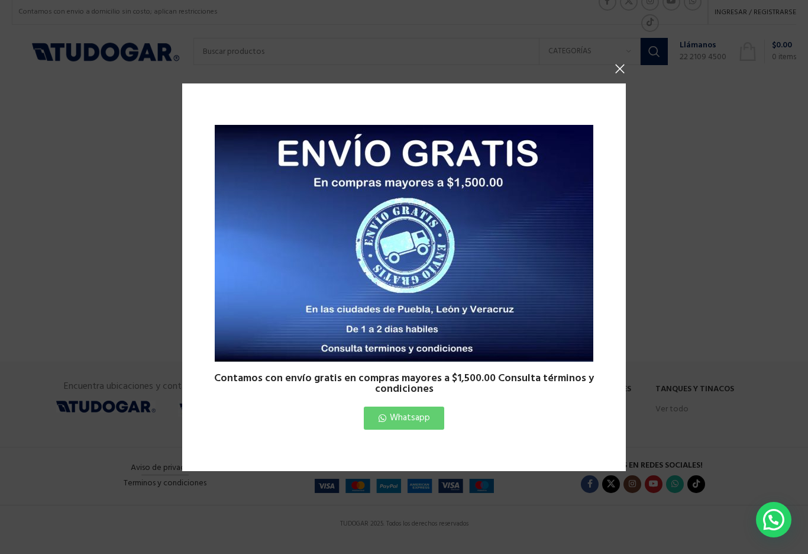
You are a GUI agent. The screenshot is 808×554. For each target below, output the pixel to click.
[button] (773, 519)
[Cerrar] (620, 68)
